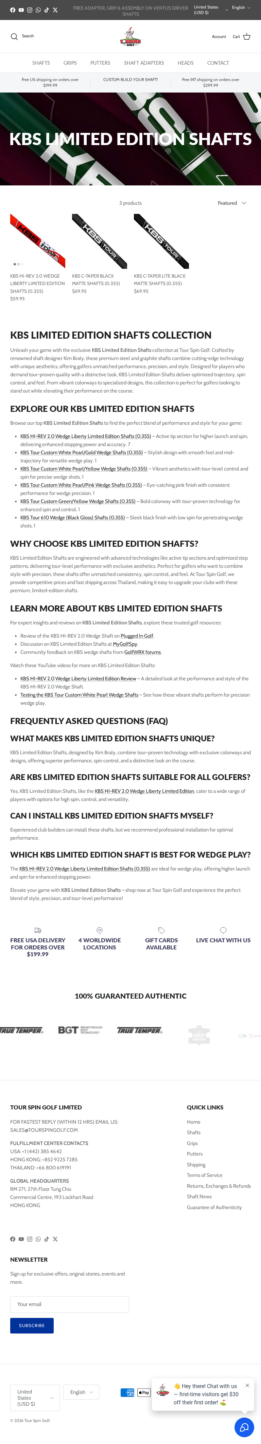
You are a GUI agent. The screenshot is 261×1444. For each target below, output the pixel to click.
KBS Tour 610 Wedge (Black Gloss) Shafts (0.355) (72, 518)
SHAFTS (41, 63)
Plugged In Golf (137, 636)
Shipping (196, 1165)
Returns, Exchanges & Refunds (219, 1186)
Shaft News (199, 1197)
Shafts (194, 1132)
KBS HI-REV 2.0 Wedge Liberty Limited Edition (144, 791)
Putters (195, 1154)
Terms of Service (205, 1175)
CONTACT (218, 63)
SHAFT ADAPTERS (144, 63)
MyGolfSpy (125, 644)
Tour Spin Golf (37, 1420)
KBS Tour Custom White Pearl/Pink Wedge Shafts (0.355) (81, 485)
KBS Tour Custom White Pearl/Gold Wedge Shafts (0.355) (81, 452)
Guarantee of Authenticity (214, 1207)
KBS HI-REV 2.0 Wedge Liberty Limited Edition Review (78, 679)
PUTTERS (100, 63)
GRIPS (70, 63)
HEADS (186, 63)
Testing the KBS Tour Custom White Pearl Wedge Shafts (79, 695)
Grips (192, 1143)
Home (194, 1122)
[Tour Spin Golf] (130, 36)
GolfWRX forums (142, 652)
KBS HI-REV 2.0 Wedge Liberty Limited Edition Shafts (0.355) (85, 436)
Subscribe (32, 1325)
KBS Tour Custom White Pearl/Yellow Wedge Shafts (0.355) (83, 469)
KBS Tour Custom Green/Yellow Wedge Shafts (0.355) (78, 501)
